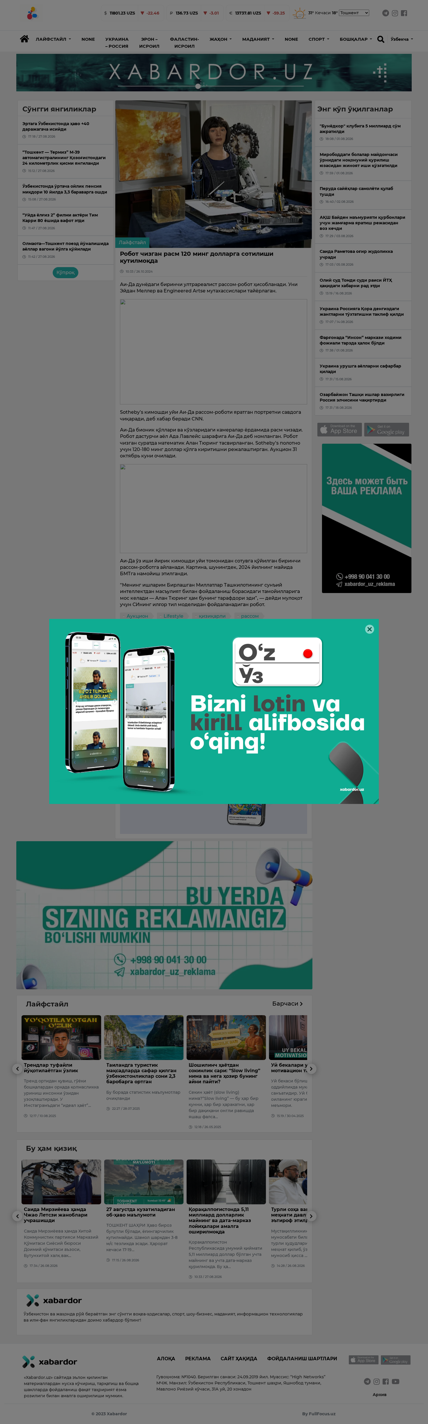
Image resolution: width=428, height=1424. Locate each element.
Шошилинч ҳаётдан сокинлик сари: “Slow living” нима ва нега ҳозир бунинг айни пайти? (142, 1073)
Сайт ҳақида (239, 1358)
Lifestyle (173, 616)
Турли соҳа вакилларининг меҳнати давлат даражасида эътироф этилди (225, 1215)
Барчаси (286, 1003)
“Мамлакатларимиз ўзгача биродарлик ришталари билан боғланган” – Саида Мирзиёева (305, 1218)
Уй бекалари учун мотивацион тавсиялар (218, 1067)
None (88, 39)
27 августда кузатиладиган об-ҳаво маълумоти (58, 1212)
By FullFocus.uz (319, 1413)
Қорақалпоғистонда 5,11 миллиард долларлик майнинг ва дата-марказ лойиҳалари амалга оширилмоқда (137, 1221)
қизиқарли (212, 616)
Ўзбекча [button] (400, 39)
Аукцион (137, 616)
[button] (53, 39)
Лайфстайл (132, 242)
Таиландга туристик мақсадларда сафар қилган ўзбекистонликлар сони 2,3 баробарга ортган (59, 1073)
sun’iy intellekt (144, 626)
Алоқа (166, 1358)
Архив (380, 1394)
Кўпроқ (65, 272)
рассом (250, 616)
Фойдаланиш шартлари (302, 1358)
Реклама (198, 1358)
